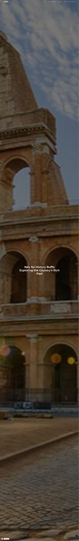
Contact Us (73, 1)
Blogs (69, 1)
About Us (65, 1)
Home (50, 1)
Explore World (60, 1)
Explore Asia (54, 1)
